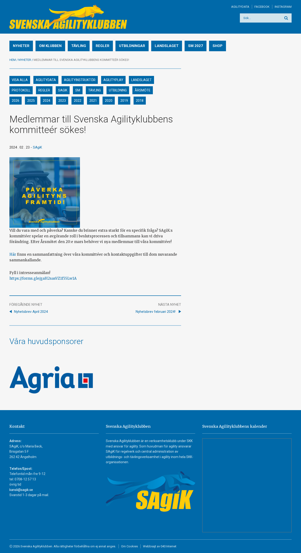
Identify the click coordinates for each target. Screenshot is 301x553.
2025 (31, 100)
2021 (93, 100)
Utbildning (118, 90)
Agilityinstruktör (79, 80)
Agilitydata (240, 6)
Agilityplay (113, 80)
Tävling (78, 46)
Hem (12, 60)
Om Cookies (129, 546)
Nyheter (21, 46)
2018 (139, 100)
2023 (62, 100)
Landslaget (166, 46)
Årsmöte (142, 90)
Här (12, 254)
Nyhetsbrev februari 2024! (156, 312)
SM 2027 (195, 46)
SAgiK (62, 90)
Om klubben (50, 46)
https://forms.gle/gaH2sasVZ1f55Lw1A (43, 278)
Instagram (283, 6)
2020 (108, 100)
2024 (46, 100)
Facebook (261, 6)
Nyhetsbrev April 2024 (31, 312)
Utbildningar (132, 46)
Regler (102, 46)
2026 (15, 100)
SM (77, 90)
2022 (77, 100)
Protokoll (21, 90)
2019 (124, 100)
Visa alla (20, 80)
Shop (217, 46)
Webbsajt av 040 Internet (159, 546)
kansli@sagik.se (21, 490)
